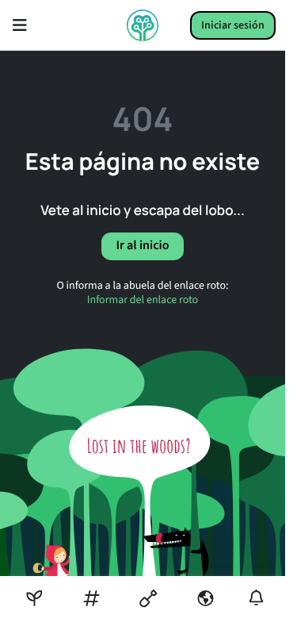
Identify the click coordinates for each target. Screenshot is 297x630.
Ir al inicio (142, 246)
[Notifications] (256, 598)
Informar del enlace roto (142, 300)
